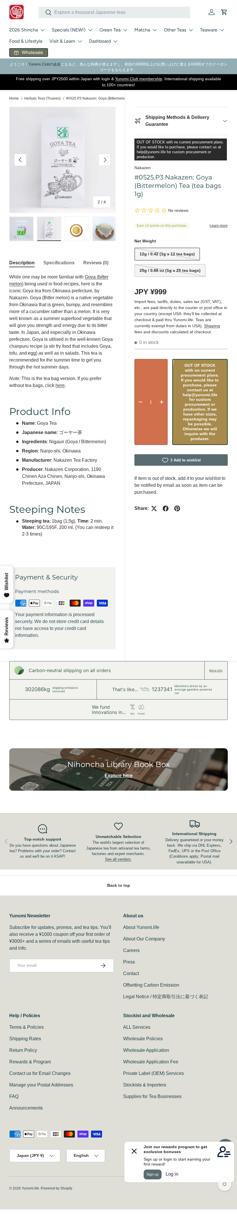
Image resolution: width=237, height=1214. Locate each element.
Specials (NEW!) (69, 30)
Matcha (142, 30)
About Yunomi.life (141, 927)
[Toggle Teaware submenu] (222, 30)
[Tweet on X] (154, 508)
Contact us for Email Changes (40, 1073)
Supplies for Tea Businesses (152, 1096)
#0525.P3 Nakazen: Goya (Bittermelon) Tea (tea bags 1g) (101, 98)
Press (129, 961)
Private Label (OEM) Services (153, 1073)
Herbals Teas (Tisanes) (42, 98)
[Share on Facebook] (165, 508)
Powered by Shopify (56, 1188)
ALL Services (136, 1027)
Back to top (118, 885)
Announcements (26, 1107)
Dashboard (100, 41)
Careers (131, 950)
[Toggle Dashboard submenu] (115, 41)
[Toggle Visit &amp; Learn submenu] (79, 41)
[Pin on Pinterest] (177, 508)
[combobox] (114, 12)
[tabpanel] (62, 414)
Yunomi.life (30, 1188)
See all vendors (118, 859)
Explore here (119, 775)
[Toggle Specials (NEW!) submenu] (90, 30)
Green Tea (110, 30)
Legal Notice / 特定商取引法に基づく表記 (165, 996)
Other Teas (175, 30)
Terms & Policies (26, 1027)
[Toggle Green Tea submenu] (125, 30)
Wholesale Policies (143, 1038)
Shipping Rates (25, 1038)
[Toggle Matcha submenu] (154, 30)
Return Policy (23, 1050)
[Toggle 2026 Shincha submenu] (42, 30)
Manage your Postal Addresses (41, 1084)
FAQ (13, 1096)
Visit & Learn (62, 41)
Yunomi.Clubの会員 (44, 64)
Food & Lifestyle (25, 41)
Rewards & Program (30, 1061)
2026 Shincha (23, 30)
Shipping (212, 325)
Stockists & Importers (144, 1084)
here (60, 385)
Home (14, 98)
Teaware (208, 30)
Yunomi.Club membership (138, 78)
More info (216, 670)
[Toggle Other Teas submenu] (190, 30)
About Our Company (144, 938)
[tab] (22, 263)
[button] (224, 12)
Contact (131, 973)
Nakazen (142, 167)
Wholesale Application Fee (150, 1061)
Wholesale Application (146, 1050)
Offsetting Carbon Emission (151, 985)
